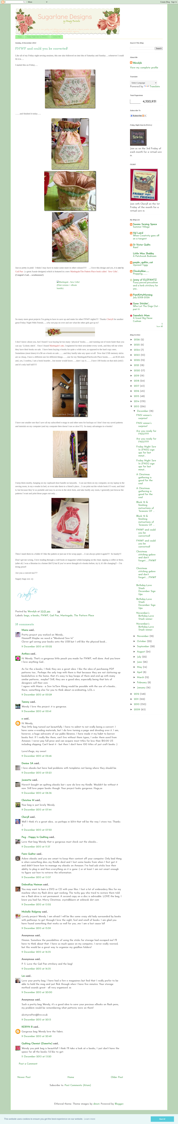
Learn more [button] (89, 1119)
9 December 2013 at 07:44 (36, 810)
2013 (137, 406)
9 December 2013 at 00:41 (36, 711)
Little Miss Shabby (143, 253)
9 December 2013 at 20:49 (37, 1036)
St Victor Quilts (141, 245)
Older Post (117, 1077)
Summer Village (141, 227)
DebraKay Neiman (32, 884)
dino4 (96, 1104)
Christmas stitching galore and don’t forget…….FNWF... (146, 557)
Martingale (66, 615)
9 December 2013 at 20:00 (37, 992)
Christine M (28, 800)
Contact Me (56, 37)
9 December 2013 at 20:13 (36, 1020)
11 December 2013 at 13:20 (36, 1056)
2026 (137, 340)
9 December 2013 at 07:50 (37, 830)
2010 (137, 704)
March (141, 677)
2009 (137, 709)
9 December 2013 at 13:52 (36, 904)
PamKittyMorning (142, 295)
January (141, 688)
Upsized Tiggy (140, 265)
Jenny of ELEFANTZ (145, 280)
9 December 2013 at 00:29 (37, 695)
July (139, 657)
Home (20, 37)
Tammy (25, 702)
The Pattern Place (84, 615)
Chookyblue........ (141, 271)
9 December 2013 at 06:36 (37, 793)
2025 (137, 345)
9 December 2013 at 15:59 (36, 928)
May (140, 667)
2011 (136, 699)
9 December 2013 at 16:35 (36, 952)
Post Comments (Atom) (78, 1085)
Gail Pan (54, 615)
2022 (137, 360)
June (140, 662)
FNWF (44, 615)
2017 (137, 386)
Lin (23, 976)
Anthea (26, 654)
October (142, 641)
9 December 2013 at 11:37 (36, 847)
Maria (25, 630)
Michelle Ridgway (31, 912)
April (140, 672)
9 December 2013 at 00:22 (37, 646)
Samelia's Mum (141, 315)
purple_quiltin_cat (143, 262)
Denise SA (27, 763)
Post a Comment (28, 1064)
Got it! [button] (162, 1119)
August (141, 652)
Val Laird (138, 233)
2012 (137, 694)
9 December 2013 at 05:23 (37, 773)
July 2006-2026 (141, 297)
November (143, 636)
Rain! (135, 247)
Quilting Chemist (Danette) (37, 1043)
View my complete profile (144, 68)
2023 (137, 355)
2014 (137, 401)
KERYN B (27, 1027)
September (143, 646)
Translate (155, 86)
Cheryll (25, 817)
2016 (137, 391)
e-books (35, 615)
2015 (137, 396)
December (143, 411)
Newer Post (24, 1077)
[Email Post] (58, 611)
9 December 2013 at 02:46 (37, 756)
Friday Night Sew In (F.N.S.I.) (37, 37)
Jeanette (26, 780)
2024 (137, 350)
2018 (137, 381)
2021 (137, 365)
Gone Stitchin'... (141, 303)
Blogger (119, 1104)
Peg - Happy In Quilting (35, 837)
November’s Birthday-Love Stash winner (145, 616)
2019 (137, 376)
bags (26, 615)
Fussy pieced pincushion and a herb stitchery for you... (145, 285)
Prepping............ (140, 274)
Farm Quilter (29, 854)
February (142, 682)
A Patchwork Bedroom (144, 256)
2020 (137, 370)
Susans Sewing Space (145, 224)
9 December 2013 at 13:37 (36, 877)
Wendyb (137, 63)
